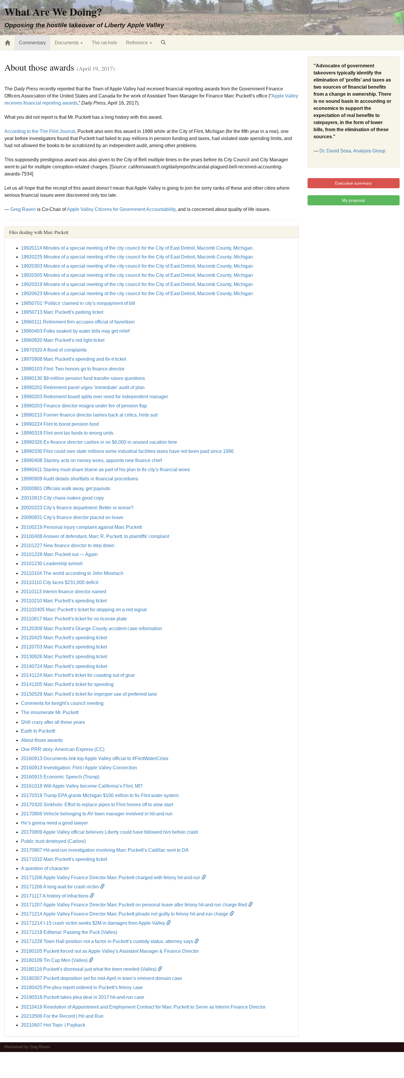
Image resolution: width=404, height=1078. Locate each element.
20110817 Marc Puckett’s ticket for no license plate (74, 618)
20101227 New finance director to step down (67, 545)
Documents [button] (67, 42)
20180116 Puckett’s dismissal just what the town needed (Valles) (89, 969)
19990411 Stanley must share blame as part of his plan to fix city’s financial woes (105, 469)
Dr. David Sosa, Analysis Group (352, 150)
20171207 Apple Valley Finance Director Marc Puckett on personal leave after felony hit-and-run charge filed (134, 904)
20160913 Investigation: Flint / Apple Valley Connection (79, 767)
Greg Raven (23, 209)
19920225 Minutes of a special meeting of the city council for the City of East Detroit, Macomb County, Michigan (137, 256)
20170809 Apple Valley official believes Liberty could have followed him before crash (109, 832)
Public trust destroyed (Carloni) (53, 841)
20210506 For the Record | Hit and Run (62, 1016)
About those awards (42, 740)
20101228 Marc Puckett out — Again (59, 554)
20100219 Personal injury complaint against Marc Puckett (81, 527)
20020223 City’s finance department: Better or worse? (77, 507)
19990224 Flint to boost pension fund (60, 424)
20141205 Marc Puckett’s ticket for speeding (67, 684)
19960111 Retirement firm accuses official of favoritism (78, 321)
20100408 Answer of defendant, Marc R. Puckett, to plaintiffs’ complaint (95, 536)
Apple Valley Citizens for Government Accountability (121, 209)
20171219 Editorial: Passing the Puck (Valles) (69, 932)
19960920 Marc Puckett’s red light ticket (62, 340)
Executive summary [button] (353, 183)
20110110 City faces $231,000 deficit (59, 582)
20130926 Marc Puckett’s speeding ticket (64, 656)
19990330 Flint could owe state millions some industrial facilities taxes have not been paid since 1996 (127, 451)
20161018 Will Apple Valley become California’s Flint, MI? (82, 785)
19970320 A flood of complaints (54, 349)
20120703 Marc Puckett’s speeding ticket (64, 646)
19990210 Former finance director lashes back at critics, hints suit (89, 414)
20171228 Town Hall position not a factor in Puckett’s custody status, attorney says (107, 941)
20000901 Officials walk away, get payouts (65, 488)
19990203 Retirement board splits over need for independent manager (94, 396)
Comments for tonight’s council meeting (62, 703)
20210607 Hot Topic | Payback (53, 1024)
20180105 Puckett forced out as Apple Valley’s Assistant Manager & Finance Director (110, 951)
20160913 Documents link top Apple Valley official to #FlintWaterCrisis (94, 758)
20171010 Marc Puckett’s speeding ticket (64, 859)
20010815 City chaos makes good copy (62, 497)
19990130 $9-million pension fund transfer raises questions (83, 378)
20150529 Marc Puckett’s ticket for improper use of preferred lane (89, 694)
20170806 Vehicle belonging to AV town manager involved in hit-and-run (96, 813)
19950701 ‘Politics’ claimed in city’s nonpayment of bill (78, 303)
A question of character (45, 868)
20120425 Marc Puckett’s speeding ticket (64, 637)
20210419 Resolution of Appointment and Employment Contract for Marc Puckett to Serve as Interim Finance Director (143, 1006)
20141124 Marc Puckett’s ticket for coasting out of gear (78, 675)
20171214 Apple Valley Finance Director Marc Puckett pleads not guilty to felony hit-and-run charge (125, 913)
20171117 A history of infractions (55, 895)
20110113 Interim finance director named (63, 591)
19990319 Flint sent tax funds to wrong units (67, 432)
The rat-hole (104, 42)
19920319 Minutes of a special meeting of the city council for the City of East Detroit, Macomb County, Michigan (137, 284)
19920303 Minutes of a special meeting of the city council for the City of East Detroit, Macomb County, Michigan (137, 266)
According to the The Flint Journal (39, 131)
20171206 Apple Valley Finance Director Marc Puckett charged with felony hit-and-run (111, 877)
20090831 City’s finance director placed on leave (72, 517)
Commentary (32, 42)
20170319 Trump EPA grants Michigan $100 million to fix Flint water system (100, 795)
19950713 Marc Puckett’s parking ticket (62, 312)
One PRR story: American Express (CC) (62, 749)
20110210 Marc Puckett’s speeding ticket (64, 600)
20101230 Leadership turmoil (52, 563)
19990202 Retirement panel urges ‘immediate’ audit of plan (83, 387)
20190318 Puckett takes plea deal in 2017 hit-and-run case (82, 997)
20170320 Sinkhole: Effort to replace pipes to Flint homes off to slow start (97, 804)
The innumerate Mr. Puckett (49, 712)
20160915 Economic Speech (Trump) (60, 776)
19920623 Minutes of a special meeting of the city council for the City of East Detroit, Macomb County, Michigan (137, 293)
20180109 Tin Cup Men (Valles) (55, 960)
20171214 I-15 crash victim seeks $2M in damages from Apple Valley (93, 923)
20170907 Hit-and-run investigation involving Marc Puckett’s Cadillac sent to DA (105, 850)
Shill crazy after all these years (53, 722)
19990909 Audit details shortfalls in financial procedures (79, 478)
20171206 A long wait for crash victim (60, 886)
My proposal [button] (353, 200)
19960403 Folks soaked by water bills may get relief (75, 331)
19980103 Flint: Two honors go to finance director (73, 368)
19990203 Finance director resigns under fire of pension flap (84, 405)
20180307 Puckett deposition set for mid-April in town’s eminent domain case (101, 978)
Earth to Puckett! (38, 731)
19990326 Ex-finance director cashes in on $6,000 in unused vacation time (99, 442)
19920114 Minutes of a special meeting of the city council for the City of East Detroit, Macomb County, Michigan (137, 248)
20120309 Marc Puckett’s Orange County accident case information (91, 628)
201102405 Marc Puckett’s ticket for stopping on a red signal (84, 609)
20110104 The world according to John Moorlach (72, 573)
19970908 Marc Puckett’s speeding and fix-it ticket (73, 359)
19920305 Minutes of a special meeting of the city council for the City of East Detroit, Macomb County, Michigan (137, 275)
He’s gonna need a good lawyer (54, 822)
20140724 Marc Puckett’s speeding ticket (64, 666)
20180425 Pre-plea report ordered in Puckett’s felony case (82, 987)
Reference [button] (137, 42)
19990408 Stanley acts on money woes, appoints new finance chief (91, 460)
